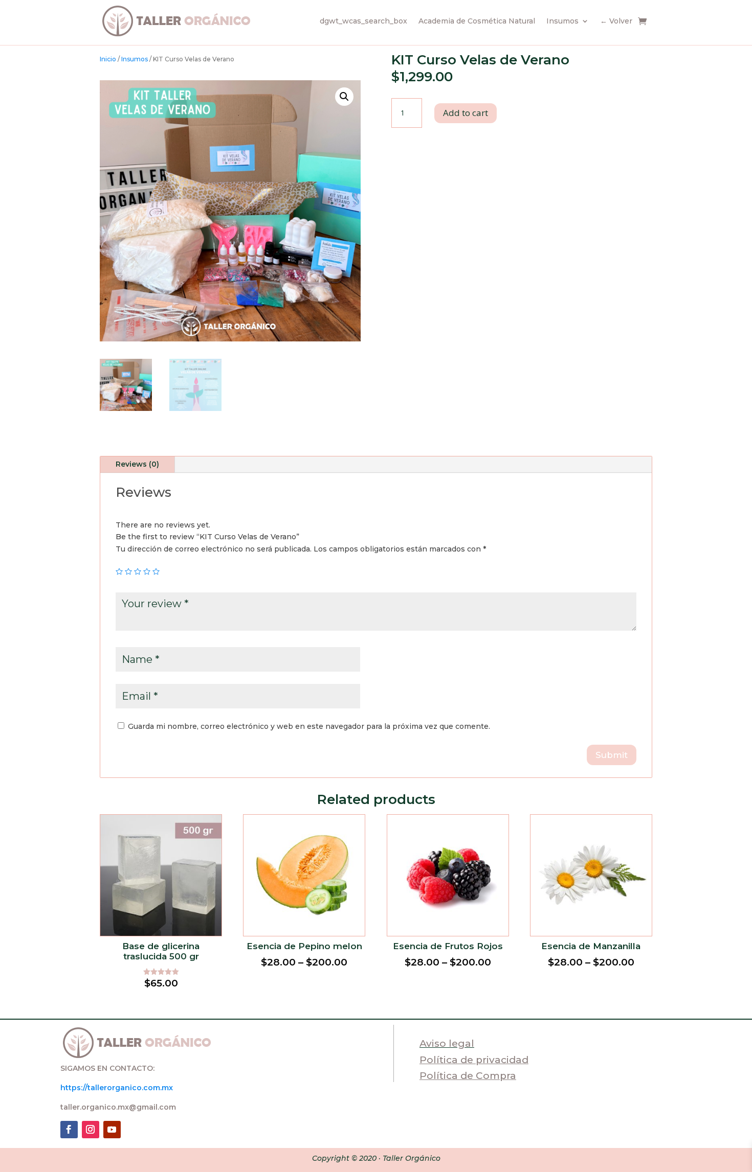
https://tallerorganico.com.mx (116, 1087)
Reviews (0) (137, 464)
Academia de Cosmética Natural (476, 21)
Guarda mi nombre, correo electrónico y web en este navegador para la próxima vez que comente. (309, 726)
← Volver (616, 21)
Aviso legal (446, 1043)
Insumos (562, 21)
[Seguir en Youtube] (112, 1129)
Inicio (108, 59)
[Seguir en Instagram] (90, 1129)
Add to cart (465, 113)
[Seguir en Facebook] (69, 1129)
